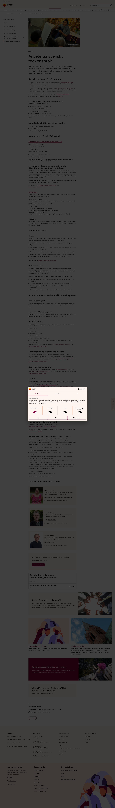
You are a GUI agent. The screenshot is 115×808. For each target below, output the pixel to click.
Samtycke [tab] (37, 393)
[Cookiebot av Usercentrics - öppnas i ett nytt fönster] (80, 389)
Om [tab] (77, 393)
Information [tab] (57, 393)
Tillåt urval (57, 417)
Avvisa (38, 417)
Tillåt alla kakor (76, 417)
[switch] (50, 412)
